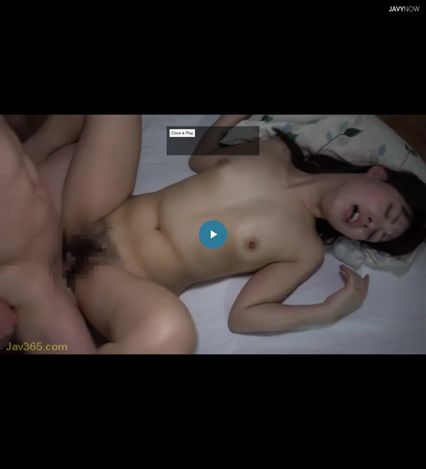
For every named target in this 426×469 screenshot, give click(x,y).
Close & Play (182, 133)
